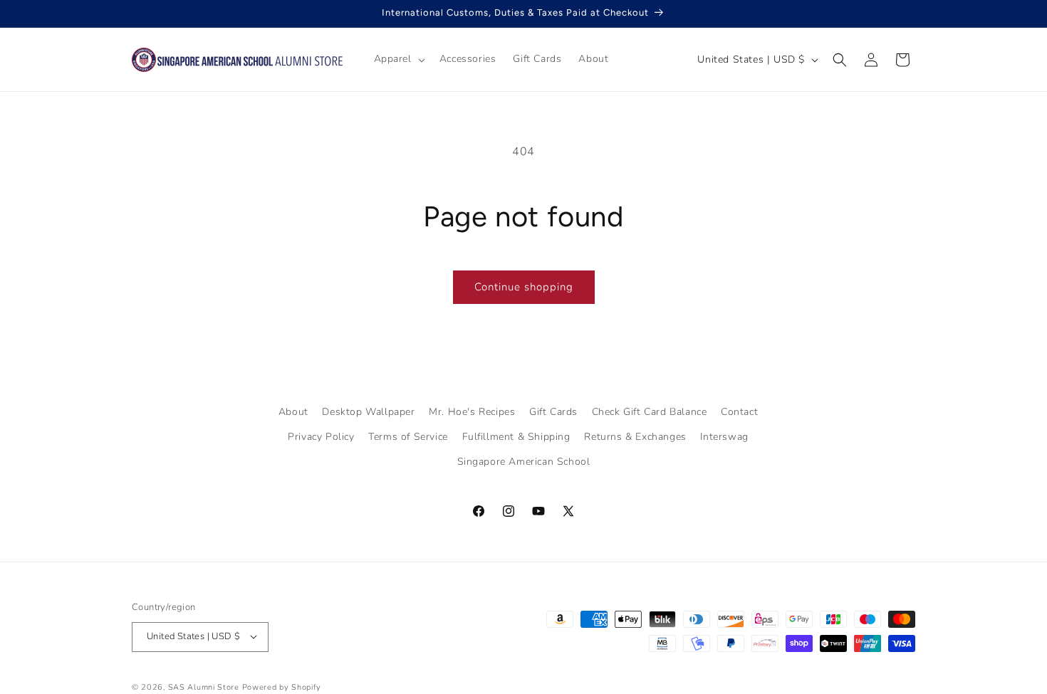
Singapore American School (523, 462)
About (293, 412)
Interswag (724, 436)
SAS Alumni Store (203, 686)
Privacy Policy (321, 436)
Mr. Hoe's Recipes (472, 412)
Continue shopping (523, 287)
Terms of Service (408, 436)
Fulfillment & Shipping (516, 436)
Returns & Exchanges (635, 436)
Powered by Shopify (282, 686)
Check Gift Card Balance (649, 412)
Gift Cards (553, 412)
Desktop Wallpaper (368, 412)
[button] (398, 59)
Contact (739, 412)
